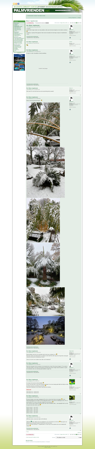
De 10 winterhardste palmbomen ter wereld (18, 42)
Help (70, 17)
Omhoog (80, 39)
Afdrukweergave (80, 15)
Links (15, 50)
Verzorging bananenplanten (19, 38)
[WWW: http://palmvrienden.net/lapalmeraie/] (70, 37)
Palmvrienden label (17, 29)
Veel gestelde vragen (17, 46)
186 (80, 22)
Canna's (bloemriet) (17, 35)
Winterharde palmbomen (18, 33)
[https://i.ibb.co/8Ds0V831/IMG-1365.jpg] (45, 315)
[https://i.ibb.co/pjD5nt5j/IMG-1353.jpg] (43, 286)
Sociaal (35, 15)
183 (74, 22)
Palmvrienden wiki (17, 28)
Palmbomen (16, 32)
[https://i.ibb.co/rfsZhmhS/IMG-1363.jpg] (45, 197)
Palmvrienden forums (18, 26)
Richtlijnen (16, 48)
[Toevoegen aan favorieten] (14, 4)
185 (78, 22)
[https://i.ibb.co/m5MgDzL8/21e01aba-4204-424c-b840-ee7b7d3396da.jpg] (45, 344)
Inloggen (79, 17)
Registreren (74, 17)
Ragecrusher (31, 352)
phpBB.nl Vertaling (47, 447)
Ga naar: (53, 437)
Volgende (79, 432)
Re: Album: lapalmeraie (32, 25)
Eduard (30, 397)
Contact (15, 30)
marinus (30, 43)
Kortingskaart (16, 25)
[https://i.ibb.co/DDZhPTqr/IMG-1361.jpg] (43, 242)
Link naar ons (16, 49)
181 (70, 22)
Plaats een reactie (29, 22)
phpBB (42, 446)
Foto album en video (41, 15)
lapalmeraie (71, 29)
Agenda (15, 24)
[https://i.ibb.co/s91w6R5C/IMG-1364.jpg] (43, 146)
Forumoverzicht (31, 15)
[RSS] (16, 4)
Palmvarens (16, 36)
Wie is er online (29, 440)
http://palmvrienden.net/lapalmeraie (32, 36)
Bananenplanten (17, 34)
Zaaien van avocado (18, 43)
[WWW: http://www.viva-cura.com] (70, 359)
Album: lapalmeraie (32, 21)
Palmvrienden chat (17, 27)
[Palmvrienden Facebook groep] (18, 4)
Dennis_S (30, 89)
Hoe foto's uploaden (17, 47)
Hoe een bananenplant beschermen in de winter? (18, 40)
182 (72, 22)
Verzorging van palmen (19, 39)
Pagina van (63, 22)
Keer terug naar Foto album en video (33, 437)
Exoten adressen (17, 45)
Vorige (28, 431)
